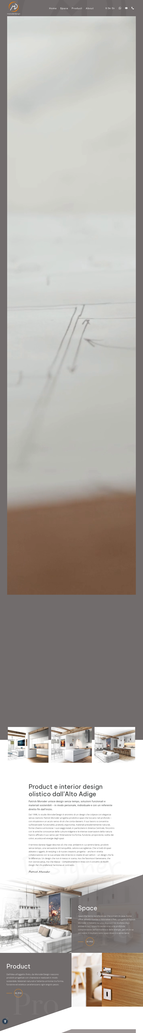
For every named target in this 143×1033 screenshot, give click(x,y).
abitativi (32, 851)
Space (64, 8)
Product (77, 8)
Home (53, 8)
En (113, 8)
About (90, 8)
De (109, 8)
